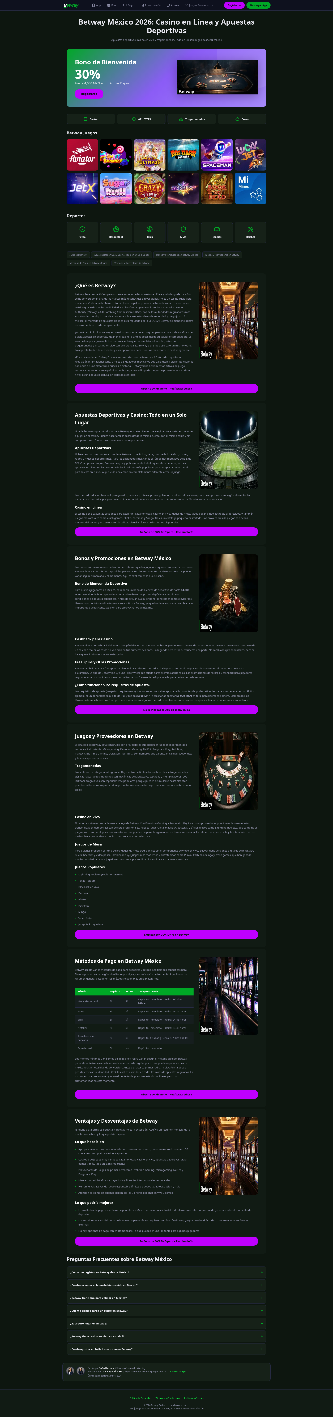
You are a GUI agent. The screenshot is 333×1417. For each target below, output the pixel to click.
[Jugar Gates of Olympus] (149, 155)
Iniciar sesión (153, 5)
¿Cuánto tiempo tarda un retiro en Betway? (98, 1310)
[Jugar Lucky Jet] (250, 155)
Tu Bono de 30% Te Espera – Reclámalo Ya (166, 532)
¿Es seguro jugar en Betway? (88, 1323)
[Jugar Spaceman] (217, 155)
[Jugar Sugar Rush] (116, 188)
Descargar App (258, 5)
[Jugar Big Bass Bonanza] (183, 155)
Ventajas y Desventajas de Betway (131, 262)
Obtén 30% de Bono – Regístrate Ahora (166, 388)
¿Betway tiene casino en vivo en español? (97, 1336)
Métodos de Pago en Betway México (88, 262)
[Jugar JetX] (82, 188)
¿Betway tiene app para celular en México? (98, 1298)
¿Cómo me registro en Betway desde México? (99, 1272)
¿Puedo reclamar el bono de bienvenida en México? (104, 1285)
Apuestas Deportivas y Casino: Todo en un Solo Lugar (121, 254)
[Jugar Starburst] (183, 188)
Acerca (175, 5)
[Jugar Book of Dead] (217, 188)
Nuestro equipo (178, 1371)
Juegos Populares (199, 5)
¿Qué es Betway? (78, 254)
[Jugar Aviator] (82, 155)
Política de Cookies (193, 1398)
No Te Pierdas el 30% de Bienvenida (166, 709)
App (98, 5)
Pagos (131, 5)
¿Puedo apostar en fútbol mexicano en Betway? (101, 1349)
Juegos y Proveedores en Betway (222, 254)
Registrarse (234, 5)
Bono (114, 5)
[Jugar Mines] (250, 188)
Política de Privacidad (140, 1398)
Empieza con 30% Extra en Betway (166, 934)
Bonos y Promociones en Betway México (177, 254)
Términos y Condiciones (168, 1398)
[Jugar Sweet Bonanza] (116, 155)
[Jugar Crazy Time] (149, 188)
